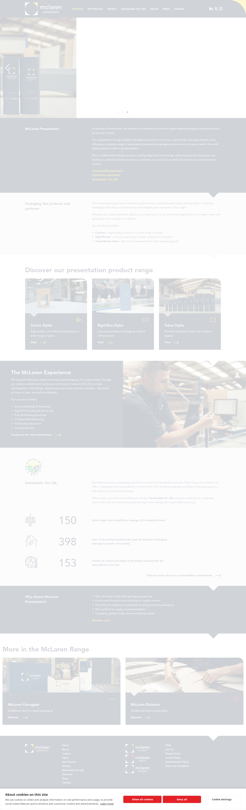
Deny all (182, 799)
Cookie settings (221, 799)
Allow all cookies (142, 799)
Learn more (107, 803)
